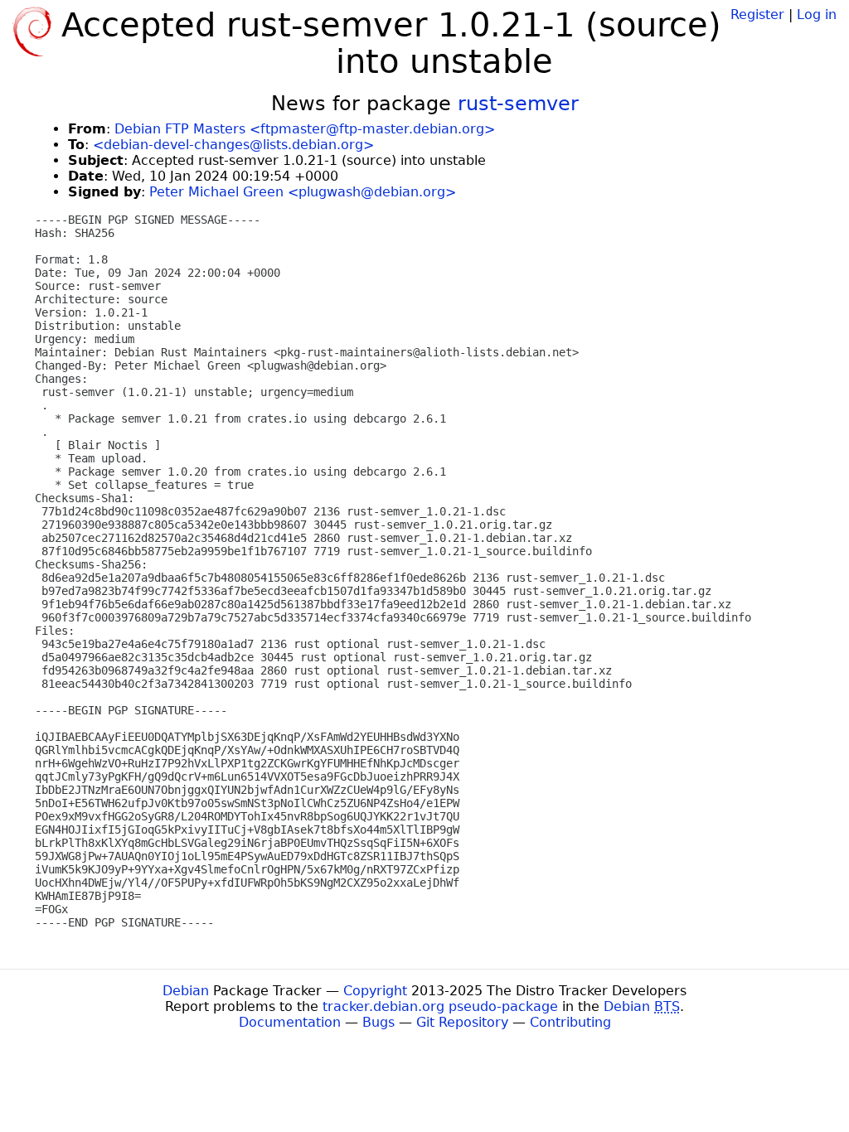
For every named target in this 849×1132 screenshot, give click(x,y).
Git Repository (462, 1022)
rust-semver (518, 103)
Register (757, 14)
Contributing (570, 1022)
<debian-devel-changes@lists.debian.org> (233, 144)
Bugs (378, 1022)
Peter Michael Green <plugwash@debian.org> (302, 192)
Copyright (375, 991)
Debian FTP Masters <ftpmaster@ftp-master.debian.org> (304, 129)
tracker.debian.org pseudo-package (440, 1006)
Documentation (290, 1022)
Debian (186, 991)
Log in (817, 14)
